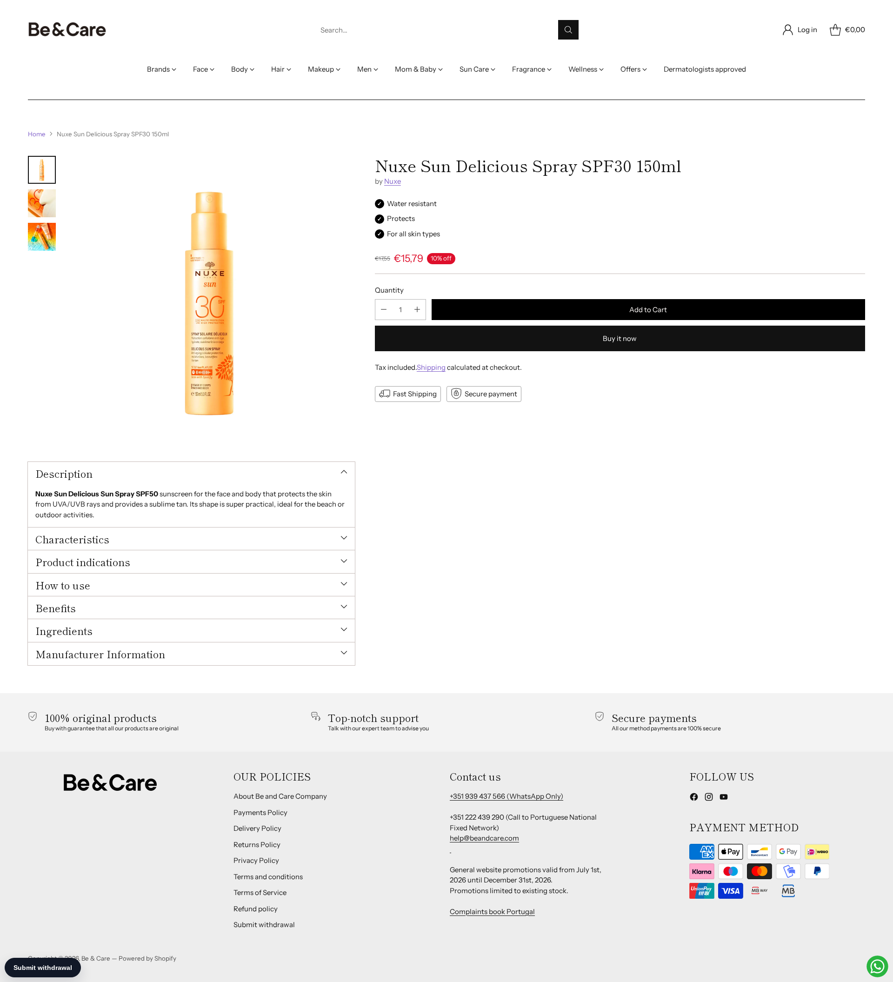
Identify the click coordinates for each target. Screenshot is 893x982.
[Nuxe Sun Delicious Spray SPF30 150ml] (210, 301)
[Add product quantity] (417, 310)
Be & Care (95, 958)
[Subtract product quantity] (383, 310)
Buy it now (620, 338)
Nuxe (392, 181)
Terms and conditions (268, 876)
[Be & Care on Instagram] (708, 798)
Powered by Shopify (147, 958)
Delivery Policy (257, 828)
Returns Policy (256, 844)
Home (37, 134)
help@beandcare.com (484, 838)
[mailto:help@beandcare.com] (450, 848)
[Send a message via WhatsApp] (877, 966)
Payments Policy (260, 812)
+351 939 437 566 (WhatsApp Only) (506, 796)
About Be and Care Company (280, 796)
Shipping (431, 367)
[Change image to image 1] (42, 170)
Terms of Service (260, 892)
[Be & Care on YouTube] (723, 798)
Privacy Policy (256, 860)
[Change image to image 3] (42, 237)
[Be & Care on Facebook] (694, 798)
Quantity (389, 289)
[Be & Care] (67, 29)
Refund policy (255, 908)
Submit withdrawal (264, 924)
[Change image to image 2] (42, 203)
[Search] (568, 30)
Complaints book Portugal (492, 911)
